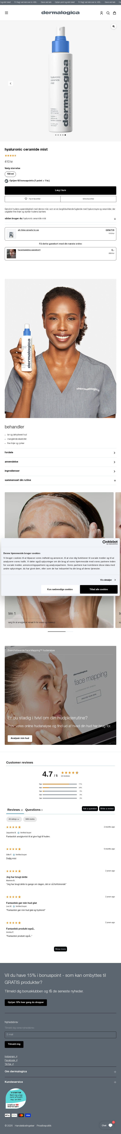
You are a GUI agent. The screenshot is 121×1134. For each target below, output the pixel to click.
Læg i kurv (60, 190)
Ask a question (90, 808)
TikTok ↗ (9, 1064)
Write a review (107, 808)
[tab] (34, 810)
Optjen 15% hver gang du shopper (26, 1003)
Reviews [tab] (15, 809)
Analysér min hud (20, 738)
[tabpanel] (60, 885)
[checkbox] (30, 819)
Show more (60, 949)
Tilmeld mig (14, 1044)
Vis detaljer (106, 580)
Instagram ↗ (11, 1057)
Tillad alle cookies (99, 589)
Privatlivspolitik (44, 1126)
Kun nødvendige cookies (60, 589)
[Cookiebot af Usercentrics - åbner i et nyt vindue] (105, 542)
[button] (60, 784)
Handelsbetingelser (24, 1126)
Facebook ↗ (11, 1061)
